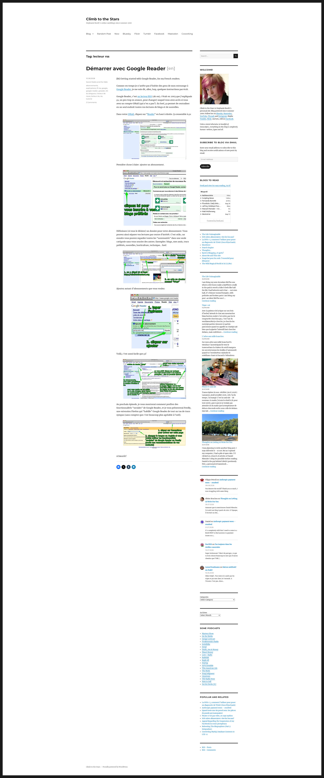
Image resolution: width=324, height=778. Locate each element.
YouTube (203, 116)
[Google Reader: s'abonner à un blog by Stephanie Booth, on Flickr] (154, 266)
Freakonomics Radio (210, 642)
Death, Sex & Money (210, 650)
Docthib (208, 544)
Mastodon (173, 34)
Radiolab (205, 657)
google (104, 88)
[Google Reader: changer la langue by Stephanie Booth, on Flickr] (154, 435)
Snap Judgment (208, 673)
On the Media (207, 636)
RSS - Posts (206, 747)
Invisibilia (206, 644)
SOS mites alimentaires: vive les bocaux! (218, 237)
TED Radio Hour (208, 679)
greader (101, 91)
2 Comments (91, 102)
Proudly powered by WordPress (115, 767)
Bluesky (127, 34)
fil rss (99, 88)
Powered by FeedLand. (215, 220)
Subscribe (205, 166)
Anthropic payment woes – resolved (216, 708)
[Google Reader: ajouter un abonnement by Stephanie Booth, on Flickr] (154, 198)
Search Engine (208, 248)
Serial (204, 647)
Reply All (205, 660)
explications (91, 88)
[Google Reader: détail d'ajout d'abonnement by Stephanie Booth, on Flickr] (154, 321)
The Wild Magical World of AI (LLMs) (217, 264)
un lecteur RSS (144, 96)
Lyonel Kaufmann (212, 567)
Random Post (104, 34)
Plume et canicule (209, 387)
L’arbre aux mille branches (213, 336)
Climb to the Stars (102, 19)
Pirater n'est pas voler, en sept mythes (217, 716)
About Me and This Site (211, 256)
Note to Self (206, 681)
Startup (205, 663)
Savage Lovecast (208, 639)
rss (101, 96)
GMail (131, 114)
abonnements (92, 85)
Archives (203, 613)
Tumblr (147, 34)
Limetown (206, 676)
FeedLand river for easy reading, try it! (215, 186)
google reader (92, 91)
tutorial (89, 99)
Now (117, 34)
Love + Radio (207, 655)
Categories (204, 597)
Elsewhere (206, 245)
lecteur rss (95, 96)
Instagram (222, 116)
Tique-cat (206, 305)
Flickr (137, 34)
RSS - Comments (209, 750)
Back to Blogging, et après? (213, 253)
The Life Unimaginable (211, 234)
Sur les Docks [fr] (209, 684)
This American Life (209, 668)
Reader (150, 114)
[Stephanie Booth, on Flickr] (219, 89)
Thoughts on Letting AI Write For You (217, 442)
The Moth (206, 671)
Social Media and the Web (97, 82)
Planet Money (207, 652)
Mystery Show (208, 634)
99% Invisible (207, 665)
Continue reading (209, 301)
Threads (211, 116)
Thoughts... (206, 250)
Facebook (159, 34)
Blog (88, 34)
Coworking (187, 34)
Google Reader (123, 89)
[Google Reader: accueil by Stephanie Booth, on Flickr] (154, 139)
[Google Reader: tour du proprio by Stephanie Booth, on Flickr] (154, 379)
